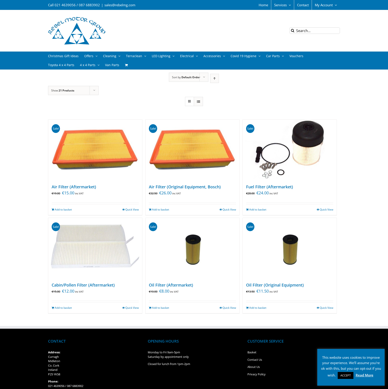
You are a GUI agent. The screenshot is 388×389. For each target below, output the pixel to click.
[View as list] (198, 101)
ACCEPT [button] (345, 375)
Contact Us (254, 360)
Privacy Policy (256, 374)
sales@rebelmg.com (119, 5)
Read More (364, 375)
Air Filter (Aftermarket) (74, 186)
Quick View (132, 209)
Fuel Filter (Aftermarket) (269, 186)
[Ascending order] (214, 78)
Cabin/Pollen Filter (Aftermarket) (83, 285)
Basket (251, 352)
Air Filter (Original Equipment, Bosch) (185, 186)
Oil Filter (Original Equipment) (275, 285)
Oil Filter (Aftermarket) (171, 285)
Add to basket (63, 209)
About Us (253, 367)
